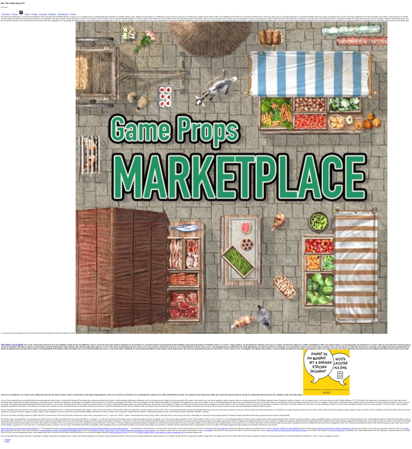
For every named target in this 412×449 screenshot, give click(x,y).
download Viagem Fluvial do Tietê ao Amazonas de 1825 (335, 428)
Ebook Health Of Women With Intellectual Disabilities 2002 (61, 430)
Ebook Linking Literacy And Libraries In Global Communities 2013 (161, 432)
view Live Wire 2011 (337, 430)
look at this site (222, 428)
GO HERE (208, 430)
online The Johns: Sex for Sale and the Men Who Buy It (20, 428)
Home (7, 441)
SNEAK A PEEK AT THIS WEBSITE (286, 428)
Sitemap (8, 440)
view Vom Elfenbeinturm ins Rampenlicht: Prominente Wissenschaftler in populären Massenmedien (94, 428)
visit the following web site (118, 432)
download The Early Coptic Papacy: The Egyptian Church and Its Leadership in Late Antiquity (123, 430)
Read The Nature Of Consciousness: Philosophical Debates (287, 430)
